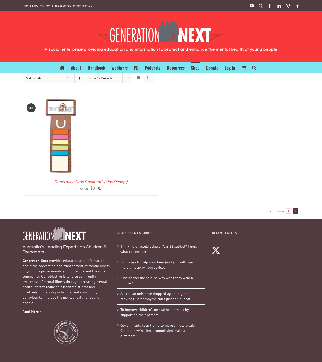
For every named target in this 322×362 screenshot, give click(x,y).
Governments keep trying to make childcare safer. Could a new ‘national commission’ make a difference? (158, 330)
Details (77, 137)
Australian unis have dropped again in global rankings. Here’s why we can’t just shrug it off (155, 296)
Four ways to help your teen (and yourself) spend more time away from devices (158, 265)
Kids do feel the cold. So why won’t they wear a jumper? (156, 280)
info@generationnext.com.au (73, 5)
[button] (254, 67)
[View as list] (149, 78)
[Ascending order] (79, 78)
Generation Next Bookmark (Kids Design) (90, 182)
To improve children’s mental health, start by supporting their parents (154, 312)
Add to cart (49, 137)
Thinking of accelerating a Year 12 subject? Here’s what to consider (158, 249)
